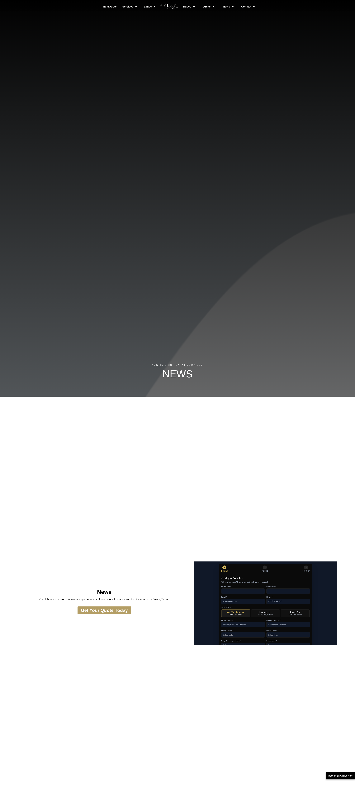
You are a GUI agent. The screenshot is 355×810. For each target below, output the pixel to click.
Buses (187, 6)
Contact (246, 6)
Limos (148, 6)
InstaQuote (110, 6)
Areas (207, 6)
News (226, 6)
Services (127, 6)
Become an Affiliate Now (340, 776)
